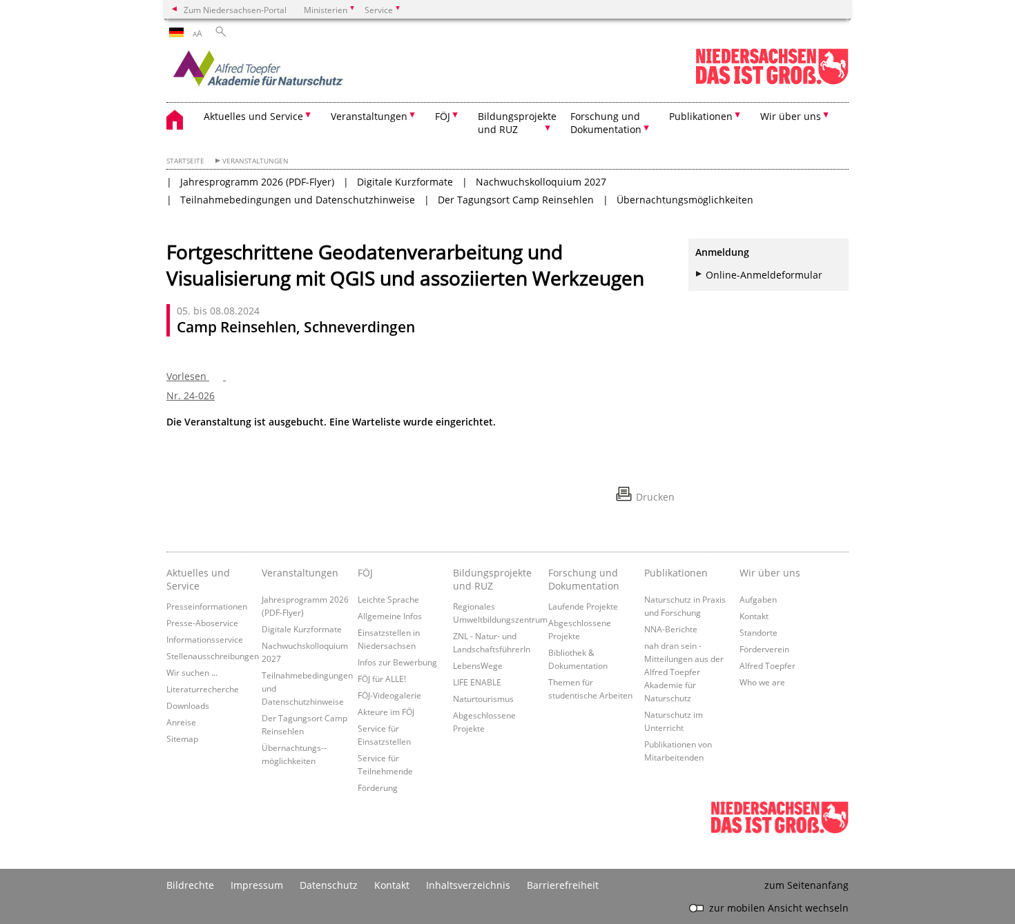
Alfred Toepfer (767, 665)
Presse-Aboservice (202, 622)
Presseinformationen (206, 606)
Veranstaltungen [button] (369, 116)
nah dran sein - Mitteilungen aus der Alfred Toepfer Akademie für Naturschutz (684, 671)
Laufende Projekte (583, 606)
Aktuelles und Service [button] (253, 116)
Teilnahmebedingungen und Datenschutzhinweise (297, 199)
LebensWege (478, 665)
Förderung (378, 787)
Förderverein (764, 648)
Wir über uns (770, 572)
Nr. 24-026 (190, 395)
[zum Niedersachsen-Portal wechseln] (772, 81)
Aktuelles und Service (198, 579)
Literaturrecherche (202, 688)
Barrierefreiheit (563, 885)
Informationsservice (204, 639)
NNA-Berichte (670, 628)
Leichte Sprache (388, 599)
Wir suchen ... (192, 672)
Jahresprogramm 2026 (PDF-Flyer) (257, 181)
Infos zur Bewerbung (397, 661)
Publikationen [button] (701, 116)
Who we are (762, 681)
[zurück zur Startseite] (287, 72)
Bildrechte (190, 885)
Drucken (655, 496)
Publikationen (676, 572)
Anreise (181, 721)
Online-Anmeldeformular (764, 274)
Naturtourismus (483, 698)
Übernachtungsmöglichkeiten (685, 199)
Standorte (758, 632)
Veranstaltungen (255, 161)
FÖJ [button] (442, 116)
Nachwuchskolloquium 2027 (541, 181)
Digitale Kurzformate (405, 181)
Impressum (257, 885)
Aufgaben (758, 599)
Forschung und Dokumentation (583, 579)
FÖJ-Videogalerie (389, 695)
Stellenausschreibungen (212, 655)
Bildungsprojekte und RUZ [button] (517, 123)
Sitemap (182, 738)
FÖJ (365, 572)
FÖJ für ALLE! (382, 678)
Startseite (185, 161)
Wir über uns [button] (790, 116)
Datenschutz (329, 885)
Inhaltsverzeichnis (468, 885)
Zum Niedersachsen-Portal (235, 9)
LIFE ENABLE (477, 681)
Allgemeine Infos (390, 615)
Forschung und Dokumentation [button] (605, 123)
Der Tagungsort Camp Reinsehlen (516, 199)
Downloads (187, 705)
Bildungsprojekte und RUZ (492, 579)
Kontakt (754, 615)
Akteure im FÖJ (386, 711)
